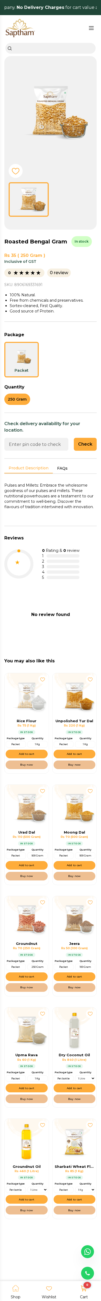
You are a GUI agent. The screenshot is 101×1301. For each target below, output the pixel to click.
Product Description (28, 468)
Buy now (26, 764)
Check (85, 444)
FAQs (62, 468)
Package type (16, 738)
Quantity (37, 738)
